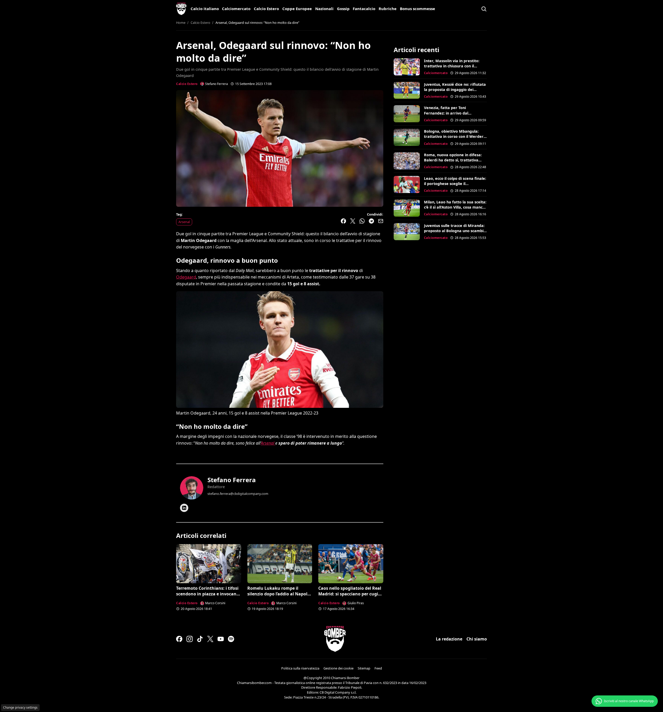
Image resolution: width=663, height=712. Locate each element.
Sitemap (364, 668)
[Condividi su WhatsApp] (362, 221)
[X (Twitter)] (210, 639)
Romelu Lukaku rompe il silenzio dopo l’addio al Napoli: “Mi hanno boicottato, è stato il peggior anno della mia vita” (279, 596)
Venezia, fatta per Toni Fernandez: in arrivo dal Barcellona (446, 112)
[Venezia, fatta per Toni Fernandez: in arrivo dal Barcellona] (407, 113)
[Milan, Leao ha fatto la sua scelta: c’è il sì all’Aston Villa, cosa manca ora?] (407, 208)
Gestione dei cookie (338, 668)
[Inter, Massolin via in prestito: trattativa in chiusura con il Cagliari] (407, 66)
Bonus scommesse (417, 8)
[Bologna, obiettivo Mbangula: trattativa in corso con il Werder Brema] (407, 137)
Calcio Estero (266, 8)
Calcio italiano (205, 8)
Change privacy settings (20, 707)
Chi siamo (476, 639)
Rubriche (388, 8)
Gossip (343, 8)
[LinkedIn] (184, 508)
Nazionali (324, 8)
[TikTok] (200, 639)
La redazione (449, 639)
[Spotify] (231, 639)
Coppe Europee (297, 8)
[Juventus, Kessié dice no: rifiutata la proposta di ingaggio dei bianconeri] (407, 90)
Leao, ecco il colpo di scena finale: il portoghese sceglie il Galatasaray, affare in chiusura (455, 183)
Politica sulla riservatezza (300, 668)
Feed (378, 668)
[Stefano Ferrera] (191, 488)
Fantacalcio (364, 8)
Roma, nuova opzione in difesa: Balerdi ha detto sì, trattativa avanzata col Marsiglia (453, 160)
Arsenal (184, 221)
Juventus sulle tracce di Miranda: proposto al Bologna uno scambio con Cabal (455, 230)
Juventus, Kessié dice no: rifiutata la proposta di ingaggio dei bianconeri (455, 89)
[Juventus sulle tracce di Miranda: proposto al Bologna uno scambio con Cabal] (407, 231)
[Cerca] (484, 9)
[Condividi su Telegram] (371, 221)
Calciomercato (236, 8)
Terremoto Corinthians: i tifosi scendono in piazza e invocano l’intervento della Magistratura (208, 594)
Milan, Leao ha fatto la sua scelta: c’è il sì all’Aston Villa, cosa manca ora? (455, 207)
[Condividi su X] (352, 221)
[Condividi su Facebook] (343, 221)
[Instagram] (189, 639)
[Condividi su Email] (380, 221)
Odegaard (186, 277)
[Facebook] (179, 639)
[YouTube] (221, 639)
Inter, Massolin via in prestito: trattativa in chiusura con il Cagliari (451, 66)
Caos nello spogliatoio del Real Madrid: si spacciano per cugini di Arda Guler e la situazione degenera (350, 596)
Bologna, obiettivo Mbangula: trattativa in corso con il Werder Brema (454, 136)
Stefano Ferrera (231, 479)
